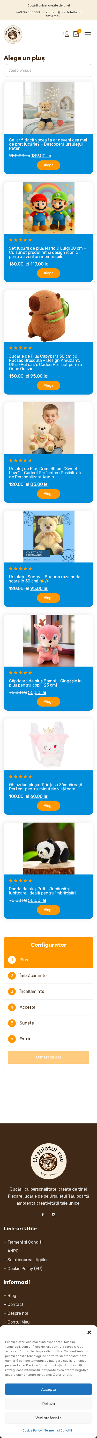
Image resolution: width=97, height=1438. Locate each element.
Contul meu (51, 16)
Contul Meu (19, 1322)
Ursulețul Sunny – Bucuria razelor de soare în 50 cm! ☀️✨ (44, 579)
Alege (49, 165)
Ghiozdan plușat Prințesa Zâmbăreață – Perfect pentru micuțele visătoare (47, 786)
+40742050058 (28, 12)
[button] (89, 1331)
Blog (12, 1295)
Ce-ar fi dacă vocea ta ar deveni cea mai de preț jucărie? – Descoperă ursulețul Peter (48, 144)
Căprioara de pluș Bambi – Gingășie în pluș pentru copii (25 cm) (45, 683)
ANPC (13, 1251)
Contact (16, 1304)
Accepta (48, 1389)
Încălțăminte (27, 991)
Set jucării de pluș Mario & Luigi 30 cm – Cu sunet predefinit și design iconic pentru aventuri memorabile (47, 252)
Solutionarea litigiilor (28, 1259)
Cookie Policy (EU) (25, 1268)
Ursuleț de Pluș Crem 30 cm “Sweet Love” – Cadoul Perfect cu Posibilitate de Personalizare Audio (46, 472)
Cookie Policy (32, 1430)
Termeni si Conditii (58, 1430)
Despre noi (18, 1313)
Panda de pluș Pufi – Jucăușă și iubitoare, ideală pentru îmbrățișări (42, 891)
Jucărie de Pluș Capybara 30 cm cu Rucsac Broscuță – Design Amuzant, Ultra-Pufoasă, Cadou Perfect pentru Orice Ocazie (45, 362)
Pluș (19, 959)
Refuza (48, 1403)
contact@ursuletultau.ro (64, 12)
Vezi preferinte (48, 1418)
